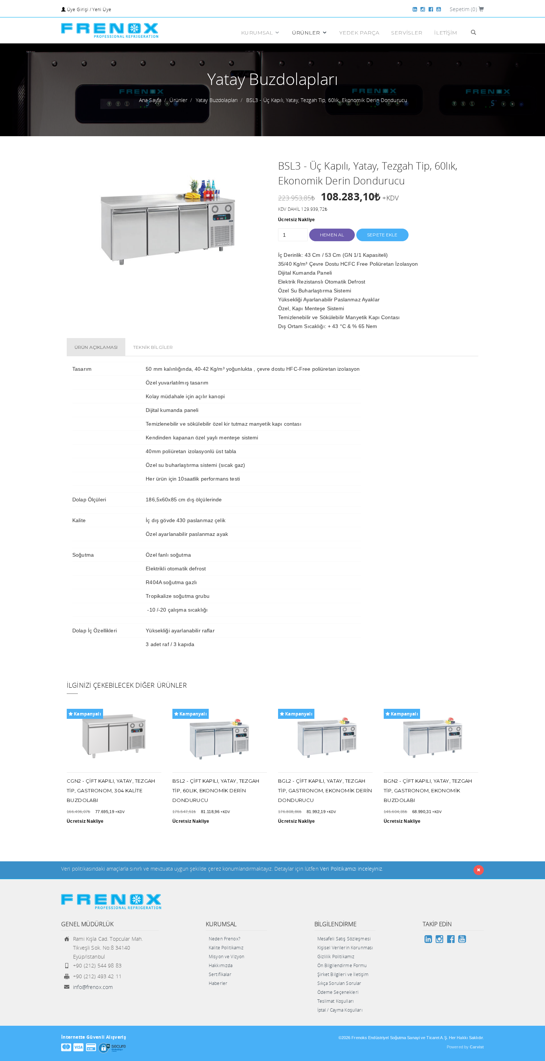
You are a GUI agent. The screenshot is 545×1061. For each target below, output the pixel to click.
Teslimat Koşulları (335, 1001)
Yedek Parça (359, 32)
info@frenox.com (93, 986)
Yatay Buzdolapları (217, 100)
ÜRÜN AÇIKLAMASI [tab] (96, 347)
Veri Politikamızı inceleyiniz (351, 868)
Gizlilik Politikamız (336, 956)
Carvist (477, 1047)
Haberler (218, 983)
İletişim (445, 32)
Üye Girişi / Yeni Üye (88, 9)
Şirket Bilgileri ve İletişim (343, 974)
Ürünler (178, 100)
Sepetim (463, 9)
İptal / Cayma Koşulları (340, 1010)
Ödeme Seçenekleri (338, 992)
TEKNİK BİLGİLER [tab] (153, 347)
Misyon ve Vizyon (226, 956)
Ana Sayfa (150, 100)
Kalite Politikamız (226, 947)
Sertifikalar (220, 974)
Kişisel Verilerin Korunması (345, 947)
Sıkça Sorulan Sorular (339, 983)
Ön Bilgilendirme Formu (342, 965)
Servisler (406, 32)
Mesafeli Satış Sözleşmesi (344, 939)
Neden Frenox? (224, 939)
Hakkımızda (220, 965)
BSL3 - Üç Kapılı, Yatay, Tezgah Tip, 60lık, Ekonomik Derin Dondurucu (326, 100)
